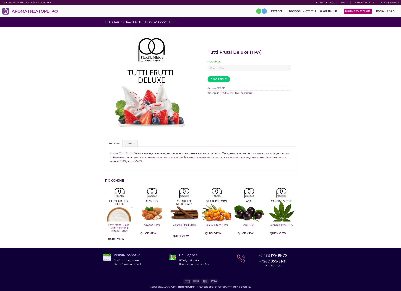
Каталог (277, 11)
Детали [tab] (130, 143)
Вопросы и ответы (302, 11)
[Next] (296, 216)
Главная (112, 22)
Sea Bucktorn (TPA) (217, 225)
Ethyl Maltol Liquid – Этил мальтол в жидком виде (119, 228)
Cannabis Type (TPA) (281, 225)
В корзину (219, 79)
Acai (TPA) (249, 225)
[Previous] (105, 216)
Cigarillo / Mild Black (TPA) (184, 226)
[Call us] (258, 11)
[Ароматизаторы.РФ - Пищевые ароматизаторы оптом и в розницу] (5, 11)
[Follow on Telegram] (264, 11)
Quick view (116, 239)
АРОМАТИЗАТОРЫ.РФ (35, 11)
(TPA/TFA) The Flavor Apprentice (149, 22)
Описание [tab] (113, 143)
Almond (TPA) (152, 225)
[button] (358, 11)
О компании (328, 11)
